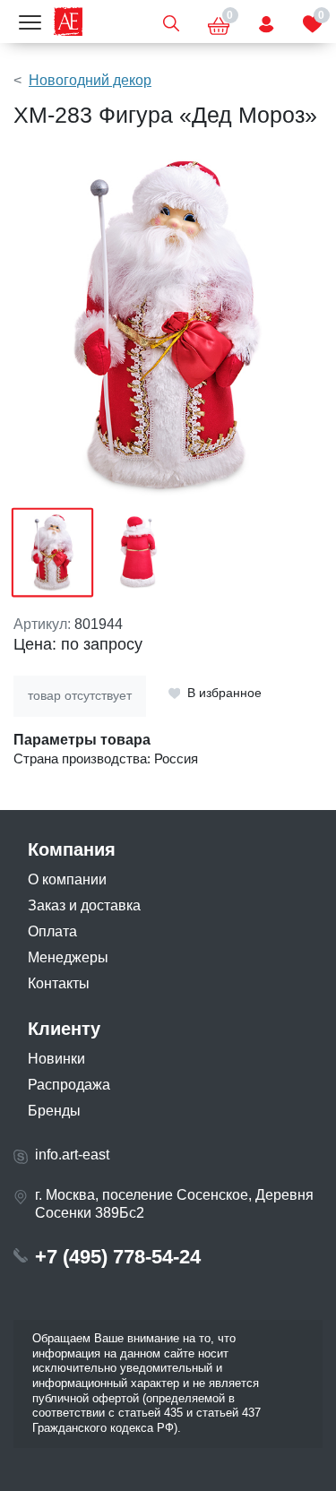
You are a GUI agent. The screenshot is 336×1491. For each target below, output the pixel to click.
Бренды (54, 1110)
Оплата (52, 931)
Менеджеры (68, 957)
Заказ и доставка (84, 905)
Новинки (56, 1058)
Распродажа (69, 1084)
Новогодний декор (90, 80)
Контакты (59, 983)
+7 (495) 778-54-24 (118, 1256)
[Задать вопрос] (266, 21)
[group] (168, 325)
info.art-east (72, 1154)
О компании (67, 879)
